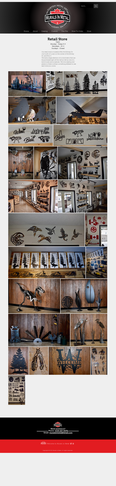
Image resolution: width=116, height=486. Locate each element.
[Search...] (96, 6)
